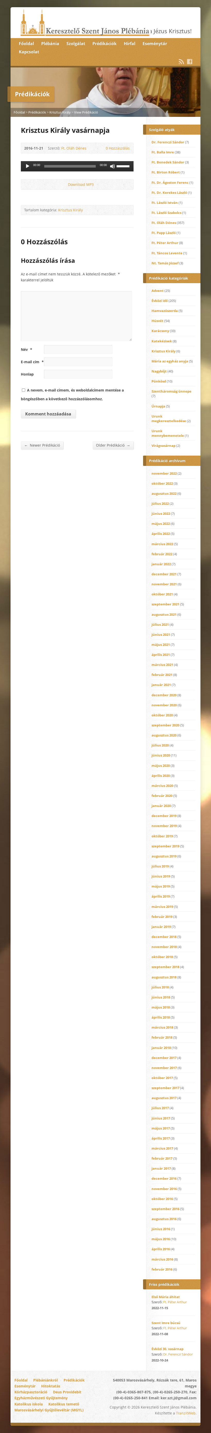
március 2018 (162, 1027)
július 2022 (160, 503)
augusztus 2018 (164, 977)
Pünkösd (159, 381)
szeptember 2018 (165, 967)
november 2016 (164, 1188)
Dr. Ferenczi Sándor (168, 142)
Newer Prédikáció (42, 445)
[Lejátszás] (27, 166)
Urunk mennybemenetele (168, 433)
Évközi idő (160, 300)
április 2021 (161, 654)
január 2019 (161, 926)
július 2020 (160, 745)
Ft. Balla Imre (163, 152)
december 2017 (164, 1057)
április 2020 (161, 775)
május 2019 (161, 886)
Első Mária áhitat (166, 1297)
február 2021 (162, 674)
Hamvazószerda (165, 310)
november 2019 (164, 825)
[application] (77, 166)
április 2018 (161, 1017)
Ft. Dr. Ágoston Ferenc (170, 182)
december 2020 (164, 695)
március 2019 (162, 906)
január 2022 (161, 564)
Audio (175, 1308)
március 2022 (162, 544)
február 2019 (162, 916)
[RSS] (181, 61)
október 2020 (162, 715)
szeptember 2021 (165, 604)
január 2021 (161, 684)
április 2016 (161, 1249)
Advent (158, 290)
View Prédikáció (86, 112)
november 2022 (164, 473)
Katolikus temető (63, 1404)
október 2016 (162, 1198)
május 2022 (161, 523)
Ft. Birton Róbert (166, 172)
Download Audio (64, 184)
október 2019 (162, 836)
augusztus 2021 (164, 614)
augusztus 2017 (164, 1098)
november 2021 (164, 584)
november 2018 (164, 946)
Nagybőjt (159, 371)
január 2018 (161, 1047)
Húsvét (157, 320)
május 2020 (161, 765)
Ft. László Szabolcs (166, 212)
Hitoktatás (50, 1386)
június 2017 (161, 1118)
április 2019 (161, 896)
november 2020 (164, 705)
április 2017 (161, 1138)
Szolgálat (75, 43)
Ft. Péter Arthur (165, 242)
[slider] (124, 165)
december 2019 (164, 815)
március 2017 (162, 1148)
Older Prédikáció (113, 445)
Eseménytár (155, 43)
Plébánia (50, 43)
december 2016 (164, 1178)
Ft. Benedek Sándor (168, 162)
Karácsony (160, 330)
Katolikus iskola (28, 1404)
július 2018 (160, 987)
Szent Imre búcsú (166, 1323)
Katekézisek (162, 341)
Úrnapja (158, 406)
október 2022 (162, 483)
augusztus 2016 (164, 1219)
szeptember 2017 (165, 1087)
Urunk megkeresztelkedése (169, 418)
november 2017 (164, 1067)
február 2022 (162, 554)
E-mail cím (32, 361)
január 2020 (161, 805)
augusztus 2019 (164, 856)
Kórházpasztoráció (30, 1391)
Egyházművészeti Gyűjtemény (41, 1397)
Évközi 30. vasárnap (167, 1349)
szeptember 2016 (165, 1208)
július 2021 (160, 624)
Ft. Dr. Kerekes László (169, 192)
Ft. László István (165, 202)
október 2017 (162, 1077)
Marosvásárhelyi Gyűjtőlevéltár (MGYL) (49, 1410)
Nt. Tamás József (165, 263)
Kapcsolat (29, 52)
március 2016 (162, 1259)
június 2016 (161, 1229)
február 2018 (162, 1037)
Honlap (27, 374)
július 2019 (160, 866)
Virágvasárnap (163, 445)
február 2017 (162, 1158)
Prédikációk (104, 43)
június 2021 (161, 634)
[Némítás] (112, 166)
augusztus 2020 (164, 735)
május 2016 (161, 1239)
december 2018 (164, 936)
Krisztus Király (60, 112)
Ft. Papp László (164, 232)
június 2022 (161, 513)
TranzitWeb (186, 1413)
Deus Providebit (67, 1391)
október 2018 (162, 956)
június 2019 (161, 876)
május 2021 (161, 644)
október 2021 (162, 594)
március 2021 (162, 664)
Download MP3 (81, 184)
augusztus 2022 (164, 493)
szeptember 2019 (165, 846)
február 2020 (162, 795)
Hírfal (129, 43)
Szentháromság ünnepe (171, 391)
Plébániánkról (45, 1380)
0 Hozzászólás (101, 148)
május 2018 (161, 1007)
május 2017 (161, 1128)
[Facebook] (189, 61)
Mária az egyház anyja (170, 361)
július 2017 (160, 1108)
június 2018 (161, 997)
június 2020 (161, 755)
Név (26, 349)
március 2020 (162, 785)
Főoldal (26, 43)
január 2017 (161, 1168)
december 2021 (164, 574)
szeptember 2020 (165, 725)
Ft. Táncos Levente (167, 253)
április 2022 (161, 533)
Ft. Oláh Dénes (73, 148)
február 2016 (162, 1269)
